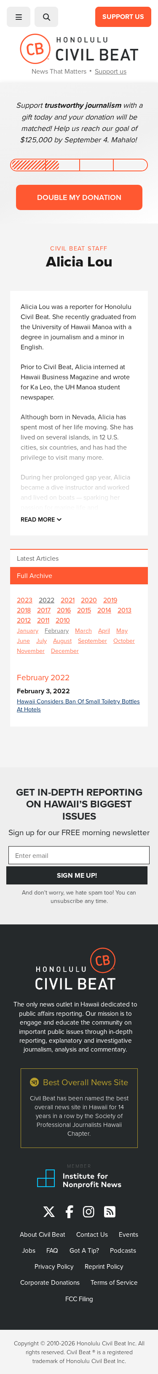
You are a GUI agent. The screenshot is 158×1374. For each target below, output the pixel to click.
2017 (44, 610)
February (57, 630)
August (62, 640)
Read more (38, 519)
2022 (46, 599)
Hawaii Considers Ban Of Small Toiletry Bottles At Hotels (78, 705)
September (92, 640)
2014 (104, 610)
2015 (84, 610)
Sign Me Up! (77, 875)
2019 (110, 599)
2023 (24, 599)
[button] (18, 17)
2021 (68, 599)
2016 (64, 610)
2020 (89, 599)
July (41, 640)
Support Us (123, 16)
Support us (110, 71)
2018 (24, 610)
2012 (24, 620)
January (27, 630)
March (83, 630)
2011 (43, 620)
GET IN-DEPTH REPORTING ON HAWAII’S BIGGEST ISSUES (79, 804)
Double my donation (79, 197)
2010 (63, 620)
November (31, 650)
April (104, 630)
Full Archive (34, 575)
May (122, 630)
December (65, 650)
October (124, 640)
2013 (124, 610)
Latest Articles (38, 558)
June (23, 640)
